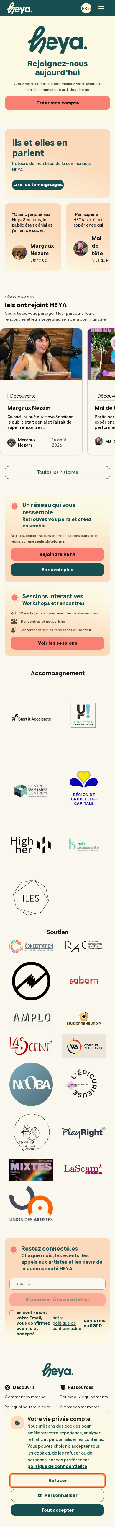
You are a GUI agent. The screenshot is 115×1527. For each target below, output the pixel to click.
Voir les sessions (57, 643)
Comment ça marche (25, 1397)
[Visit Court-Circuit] (31, 981)
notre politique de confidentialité (66, 1323)
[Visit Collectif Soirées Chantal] (31, 1132)
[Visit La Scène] (31, 1046)
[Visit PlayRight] (84, 1133)
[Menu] (101, 8)
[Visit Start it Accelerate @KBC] (31, 718)
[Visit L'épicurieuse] (84, 1084)
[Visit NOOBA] (31, 1084)
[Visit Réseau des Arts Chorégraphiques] (84, 946)
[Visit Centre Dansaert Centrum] (31, 788)
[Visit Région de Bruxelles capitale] (84, 787)
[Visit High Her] (31, 845)
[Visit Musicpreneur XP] (84, 1018)
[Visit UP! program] (84, 718)
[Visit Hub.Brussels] (84, 845)
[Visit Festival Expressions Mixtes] (31, 1170)
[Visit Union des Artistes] (31, 1203)
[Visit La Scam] (84, 1170)
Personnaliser (61, 1495)
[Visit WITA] (84, 1046)
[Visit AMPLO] (31, 1018)
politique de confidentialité (57, 1466)
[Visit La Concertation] (31, 946)
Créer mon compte (57, 103)
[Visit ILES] (31, 897)
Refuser (57, 1480)
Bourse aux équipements (84, 1397)
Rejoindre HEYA (57, 554)
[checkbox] (11, 1312)
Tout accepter (57, 1510)
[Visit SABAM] (84, 981)
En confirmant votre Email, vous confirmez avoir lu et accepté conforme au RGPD (61, 1323)
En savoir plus (57, 569)
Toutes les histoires (57, 472)
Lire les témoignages (38, 184)
